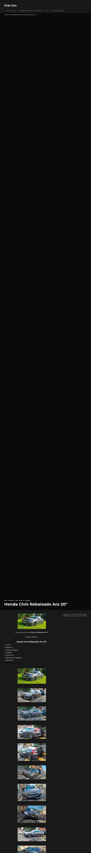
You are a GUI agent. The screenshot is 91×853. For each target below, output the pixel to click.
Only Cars (10, 5)
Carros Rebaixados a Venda (11, 600)
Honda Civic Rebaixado (24, 600)
